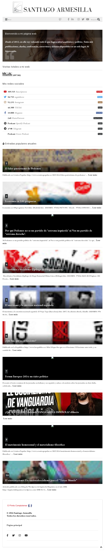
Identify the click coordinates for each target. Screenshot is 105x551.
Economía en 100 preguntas (20, 201)
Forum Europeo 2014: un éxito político (26, 376)
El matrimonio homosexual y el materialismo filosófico (35, 444)
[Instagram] (78, 19)
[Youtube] (87, 19)
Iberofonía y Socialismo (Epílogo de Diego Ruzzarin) (34, 269)
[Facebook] (68, 19)
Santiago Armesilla (91, 58)
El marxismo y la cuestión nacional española (29, 305)
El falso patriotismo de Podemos (23, 168)
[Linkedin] (72, 19)
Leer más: (92, 174)
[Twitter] (83, 19)
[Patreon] (64, 19)
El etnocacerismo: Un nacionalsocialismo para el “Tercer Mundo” (41, 480)
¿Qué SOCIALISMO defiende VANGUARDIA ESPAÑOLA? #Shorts (42, 412)
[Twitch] (60, 19)
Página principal (14, 525)
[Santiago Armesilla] (52, 13)
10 (7, 475)
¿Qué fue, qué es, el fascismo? (20, 340)
